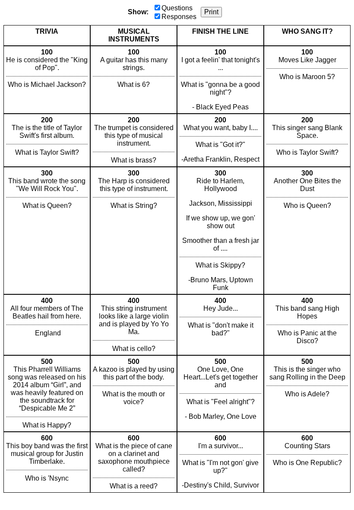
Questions (177, 8)
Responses (178, 16)
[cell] (46, 80)
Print (211, 12)
